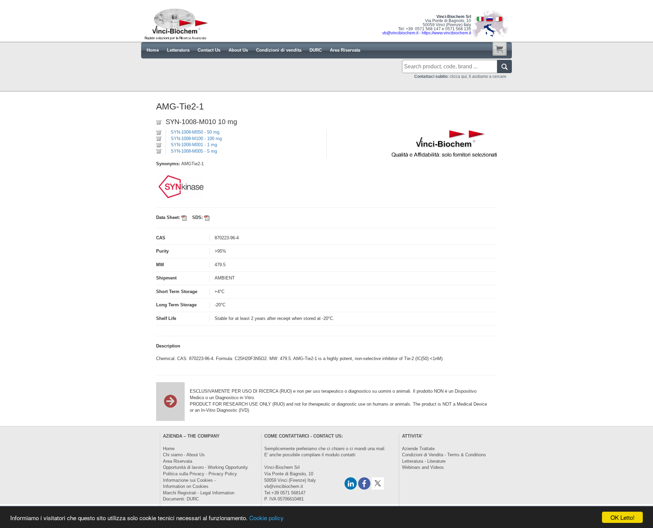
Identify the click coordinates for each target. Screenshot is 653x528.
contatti (348, 454)
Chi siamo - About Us (184, 454)
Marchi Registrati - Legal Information (198, 492)
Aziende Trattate (418, 448)
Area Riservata (177, 461)
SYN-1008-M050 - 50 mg (195, 132)
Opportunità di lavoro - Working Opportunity (205, 467)
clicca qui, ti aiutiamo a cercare (460, 76)
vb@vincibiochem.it (283, 486)
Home (168, 448)
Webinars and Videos (423, 467)
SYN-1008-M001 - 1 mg (194, 144)
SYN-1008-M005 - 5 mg (194, 151)
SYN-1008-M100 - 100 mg (196, 138)
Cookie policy (266, 517)
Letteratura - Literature (424, 461)
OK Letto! (622, 517)
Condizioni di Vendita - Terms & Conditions (444, 454)
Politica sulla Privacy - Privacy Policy (200, 473)
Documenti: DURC (181, 498)
